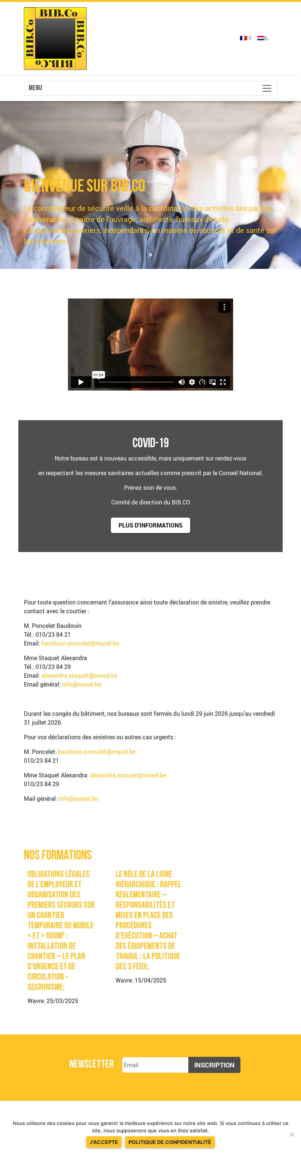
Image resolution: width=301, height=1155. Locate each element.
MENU (35, 88)
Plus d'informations (150, 525)
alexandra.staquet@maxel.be (79, 675)
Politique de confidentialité (169, 1142)
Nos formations (58, 856)
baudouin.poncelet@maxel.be (80, 643)
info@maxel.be (81, 684)
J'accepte (104, 1142)
